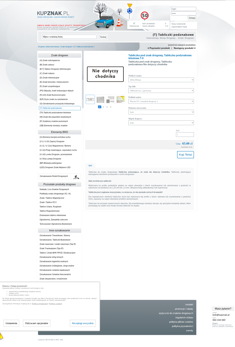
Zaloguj (192, 18)
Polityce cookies (55, 304)
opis (90, 165)
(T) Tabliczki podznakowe (84, 47)
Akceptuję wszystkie (83, 323)
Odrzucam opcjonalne (36, 323)
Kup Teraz (185, 154)
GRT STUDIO (49, 340)
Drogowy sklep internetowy (48, 47)
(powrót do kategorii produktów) (182, 45)
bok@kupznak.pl (221, 315)
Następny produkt (185, 48)
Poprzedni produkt (159, 48)
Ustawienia (11, 323)
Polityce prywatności (39, 304)
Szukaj (103, 37)
